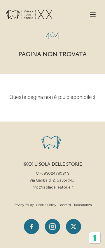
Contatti (65, 205)
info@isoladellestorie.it (53, 187)
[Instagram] (52, 226)
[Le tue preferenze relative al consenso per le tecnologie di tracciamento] (94, 237)
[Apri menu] (92, 14)
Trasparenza (83, 205)
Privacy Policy (23, 205)
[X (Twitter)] (73, 226)
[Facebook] (31, 226)
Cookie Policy (46, 205)
